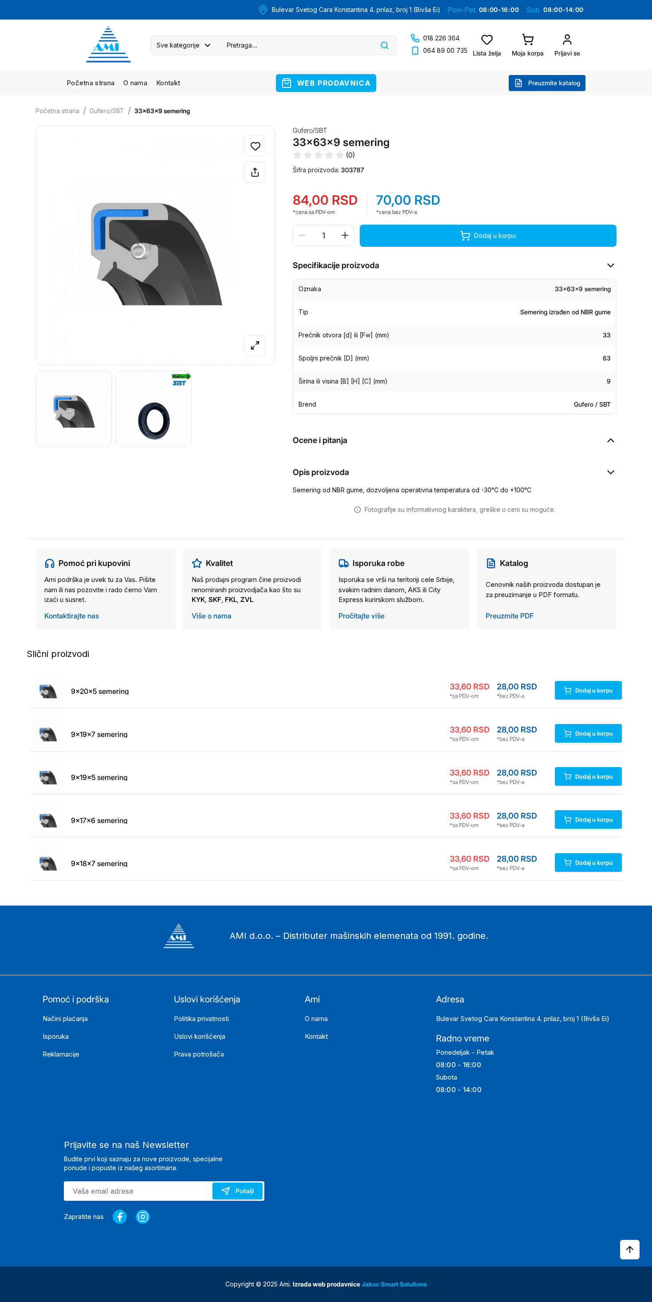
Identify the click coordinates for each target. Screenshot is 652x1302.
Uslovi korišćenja (199, 1036)
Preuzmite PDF (510, 615)
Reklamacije (61, 1054)
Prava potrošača (199, 1054)
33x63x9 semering (162, 111)
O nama (135, 83)
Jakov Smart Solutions (394, 1284)
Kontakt (168, 83)
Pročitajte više (361, 615)
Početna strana (90, 83)
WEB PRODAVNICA (334, 83)
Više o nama (212, 615)
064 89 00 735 (445, 50)
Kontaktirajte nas (71, 615)
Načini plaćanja (65, 1018)
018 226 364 (441, 38)
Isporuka (56, 1036)
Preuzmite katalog (554, 83)
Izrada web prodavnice (327, 1284)
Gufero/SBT (107, 111)
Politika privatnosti (201, 1018)
